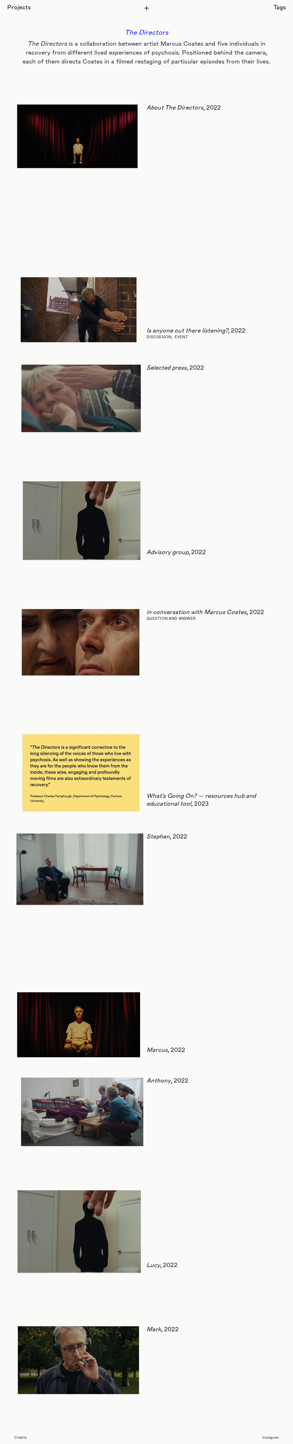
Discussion (159, 337)
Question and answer (170, 619)
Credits (20, 1438)
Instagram (270, 1438)
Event (181, 337)
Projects (19, 8)
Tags (279, 8)
